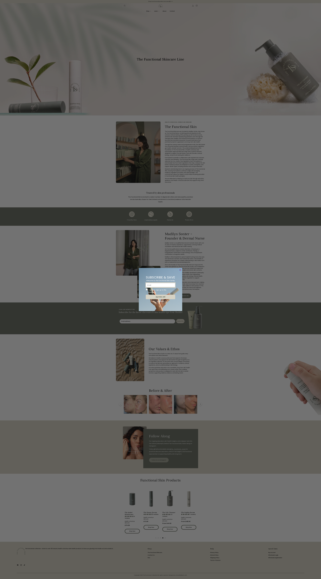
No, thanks (160, 301)
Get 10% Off (160, 297)
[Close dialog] (180, 270)
